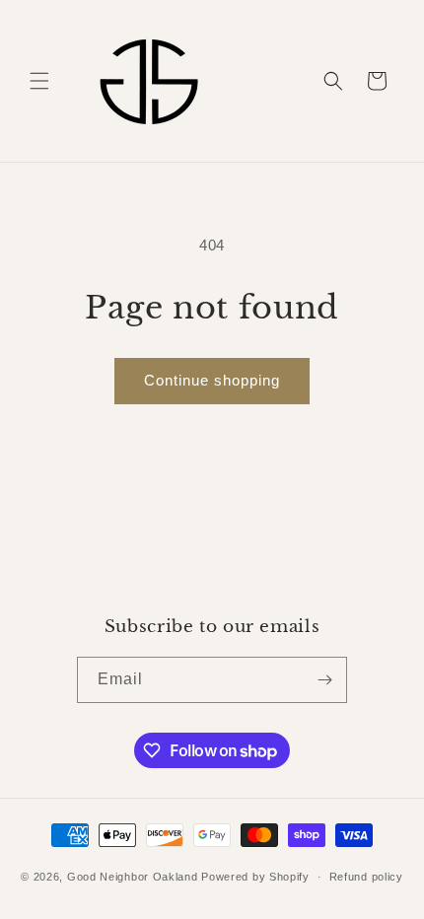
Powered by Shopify (255, 877)
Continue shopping (212, 380)
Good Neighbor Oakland (132, 877)
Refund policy (366, 877)
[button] (39, 81)
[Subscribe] (324, 680)
